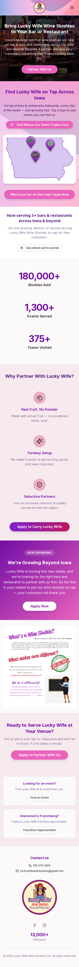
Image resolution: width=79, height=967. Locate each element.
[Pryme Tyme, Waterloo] (50, 145)
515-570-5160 (41, 865)
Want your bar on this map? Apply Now (39, 194)
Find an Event (39, 797)
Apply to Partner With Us (39, 755)
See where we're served (42, 247)
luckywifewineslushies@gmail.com (41, 870)
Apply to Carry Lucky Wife (39, 527)
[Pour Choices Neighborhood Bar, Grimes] (35, 157)
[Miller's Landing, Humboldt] (31, 142)
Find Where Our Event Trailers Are (42, 125)
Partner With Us (39, 69)
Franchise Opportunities (39, 830)
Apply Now (39, 606)
